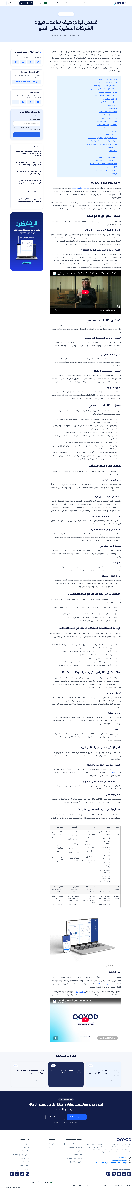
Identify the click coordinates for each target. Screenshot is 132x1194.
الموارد (58, 3)
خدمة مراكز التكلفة (110, 115)
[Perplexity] (30, 62)
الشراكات (73, 3)
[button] (38, 102)
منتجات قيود (101, 3)
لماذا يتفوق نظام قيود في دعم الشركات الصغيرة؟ (100, 144)
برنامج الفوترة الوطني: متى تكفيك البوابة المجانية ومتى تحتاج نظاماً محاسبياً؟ (28, 163)
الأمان (115, 154)
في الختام (114, 173)
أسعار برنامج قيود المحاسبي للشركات (105, 170)
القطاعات (82, 3)
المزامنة (114, 131)
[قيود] (119, 3)
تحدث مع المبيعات (55, 1117)
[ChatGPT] (38, 62)
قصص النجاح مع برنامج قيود (107, 82)
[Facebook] (129, 1174)
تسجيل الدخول (26, 3)
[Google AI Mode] (27, 1174)
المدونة (69, 14)
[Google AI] (23, 62)
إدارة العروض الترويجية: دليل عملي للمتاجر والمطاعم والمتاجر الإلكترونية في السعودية (28, 153)
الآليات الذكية (113, 151)
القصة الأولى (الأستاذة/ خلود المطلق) (104, 85)
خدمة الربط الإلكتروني (110, 128)
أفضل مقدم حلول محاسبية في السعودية (103, 164)
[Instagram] (108, 1174)
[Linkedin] (114, 1174)
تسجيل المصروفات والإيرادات (107, 102)
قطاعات (115, 772)
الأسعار (65, 3)
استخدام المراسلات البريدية (108, 118)
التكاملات (91, 3)
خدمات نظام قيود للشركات (108, 112)
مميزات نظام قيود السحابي (108, 108)
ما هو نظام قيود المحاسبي (108, 79)
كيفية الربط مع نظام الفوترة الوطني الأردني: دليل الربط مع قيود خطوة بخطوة (28, 182)
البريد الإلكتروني (35, 119)
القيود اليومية (112, 105)
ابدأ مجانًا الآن (12, 3)
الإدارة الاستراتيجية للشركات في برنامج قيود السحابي (100, 141)
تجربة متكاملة (112, 147)
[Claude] (15, 62)
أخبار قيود (62, 14)
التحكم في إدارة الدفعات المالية (107, 125)
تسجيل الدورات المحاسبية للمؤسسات (105, 95)
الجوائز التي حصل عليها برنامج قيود (106, 157)
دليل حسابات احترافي (110, 99)
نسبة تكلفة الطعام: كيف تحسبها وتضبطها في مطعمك (31, 191)
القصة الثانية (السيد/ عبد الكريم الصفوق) (104, 89)
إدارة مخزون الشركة (110, 134)
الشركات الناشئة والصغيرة (80, 188)
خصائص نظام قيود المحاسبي (107, 92)
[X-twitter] (124, 1174)
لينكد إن (82, 992)
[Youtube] (119, 1174)
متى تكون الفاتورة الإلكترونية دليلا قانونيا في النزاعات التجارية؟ (28, 173)
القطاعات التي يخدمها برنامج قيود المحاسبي (102, 138)
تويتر (76, 992)
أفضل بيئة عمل (112, 167)
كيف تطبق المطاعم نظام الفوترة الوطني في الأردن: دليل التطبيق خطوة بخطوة (28, 200)
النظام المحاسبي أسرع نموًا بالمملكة (105, 160)
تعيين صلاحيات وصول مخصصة (107, 121)
